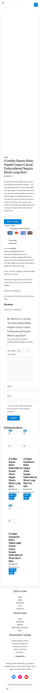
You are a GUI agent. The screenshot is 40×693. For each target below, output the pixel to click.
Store (20, 619)
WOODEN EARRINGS (20, 644)
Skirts (6, 157)
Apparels (20, 625)
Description (13, 240)
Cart (20, 606)
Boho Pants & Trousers (20, 627)
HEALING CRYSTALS (20, 646)
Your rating (11, 351)
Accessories (20, 622)
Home (20, 597)
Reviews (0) (12, 243)
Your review (12, 354)
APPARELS (20, 652)
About (20, 600)
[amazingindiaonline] (11, 5)
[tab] (22, 240)
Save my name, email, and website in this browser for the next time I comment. (19, 408)
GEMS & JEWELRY (20, 649)
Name (9, 386)
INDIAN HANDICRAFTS (20, 641)
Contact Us (20, 609)
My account (20, 603)
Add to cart (13, 222)
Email (9, 396)
